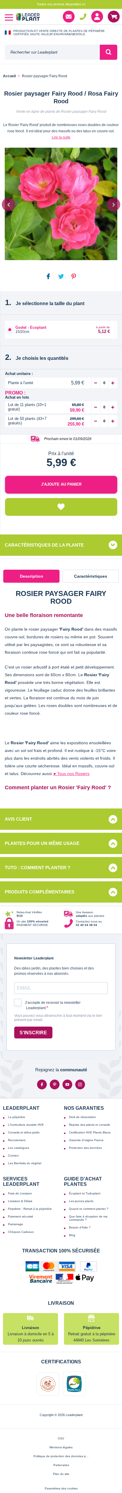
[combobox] (52, 52)
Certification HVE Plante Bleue (90, 1132)
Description (31, 576)
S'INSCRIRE (33, 1032)
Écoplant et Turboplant (84, 1193)
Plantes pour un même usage (42, 843)
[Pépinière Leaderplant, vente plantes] (28, 17)
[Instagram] (80, 1084)
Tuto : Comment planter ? (37, 867)
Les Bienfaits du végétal (24, 1163)
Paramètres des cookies (61, 1488)
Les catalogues (18, 1147)
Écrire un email (68, 16)
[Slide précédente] (8, 204)
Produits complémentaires (39, 891)
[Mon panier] (114, 16)
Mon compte (97, 16)
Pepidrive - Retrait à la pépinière (30, 1208)
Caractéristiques (90, 576)
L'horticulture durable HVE (26, 1124)
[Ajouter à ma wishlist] (61, 507)
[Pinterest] (55, 1084)
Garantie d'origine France (86, 1140)
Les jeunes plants (81, 1201)
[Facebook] (42, 1084)
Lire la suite (61, 137)
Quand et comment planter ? (88, 1208)
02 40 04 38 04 (83, 16)
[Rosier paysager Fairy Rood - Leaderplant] (61, 204)
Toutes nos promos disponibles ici (61, 4)
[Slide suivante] (113, 204)
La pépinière (16, 1117)
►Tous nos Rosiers (71, 773)
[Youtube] (67, 1084)
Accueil (9, 76)
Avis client (18, 819)
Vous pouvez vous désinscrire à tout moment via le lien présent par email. (58, 1018)
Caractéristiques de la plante (44, 544)
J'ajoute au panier (61, 484)
